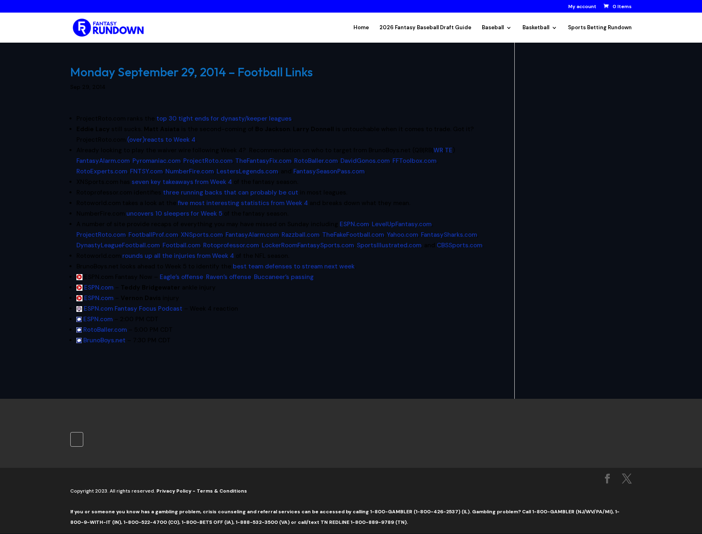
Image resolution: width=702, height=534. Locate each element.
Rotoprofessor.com (231, 245)
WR (438, 150)
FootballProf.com (153, 235)
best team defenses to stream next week (294, 266)
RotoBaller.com (316, 161)
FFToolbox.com (414, 161)
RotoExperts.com (101, 171)
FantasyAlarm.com (103, 161)
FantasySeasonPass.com (328, 171)
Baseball (493, 28)
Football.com (181, 245)
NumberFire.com (189, 171)
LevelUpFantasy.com (401, 224)
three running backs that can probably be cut (230, 192)
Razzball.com (300, 235)
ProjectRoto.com (207, 161)
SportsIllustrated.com (389, 245)
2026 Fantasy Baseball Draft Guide (425, 28)
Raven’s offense (228, 277)
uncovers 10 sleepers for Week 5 (174, 214)
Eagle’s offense (181, 277)
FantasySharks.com (449, 235)
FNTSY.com (146, 171)
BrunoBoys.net (104, 340)
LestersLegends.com (247, 171)
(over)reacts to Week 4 (161, 140)
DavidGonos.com (365, 161)
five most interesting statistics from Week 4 (243, 203)
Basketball (535, 28)
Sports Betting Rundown (600, 28)
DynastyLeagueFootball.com (118, 245)
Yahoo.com (402, 235)
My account (582, 7)
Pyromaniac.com (156, 161)
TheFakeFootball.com (353, 235)
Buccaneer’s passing (284, 277)
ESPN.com (354, 224)
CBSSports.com (459, 245)
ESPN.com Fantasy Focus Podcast (133, 309)
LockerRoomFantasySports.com (308, 245)
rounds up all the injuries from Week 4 (178, 256)
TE (449, 150)
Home (361, 28)
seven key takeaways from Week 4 (182, 182)
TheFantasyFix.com (263, 161)
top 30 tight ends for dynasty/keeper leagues (224, 119)
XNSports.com (202, 235)
